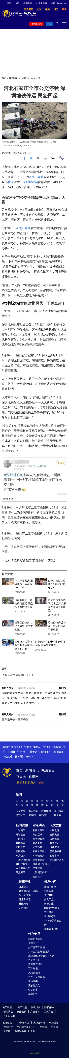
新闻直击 (20, 847)
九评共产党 (34, 960)
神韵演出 (43, 815)
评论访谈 (39, 825)
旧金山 (11, 751)
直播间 (34, 776)
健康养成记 (25, 899)
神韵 (9, 3)
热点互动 (37, 834)
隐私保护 (49, 1007)
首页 (4, 78)
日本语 (19, 756)
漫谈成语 (54, 847)
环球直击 (20, 834)
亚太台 (21, 751)
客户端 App (9, 1015)
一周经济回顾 (23, 860)
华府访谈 (20, 855)
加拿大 (28, 747)
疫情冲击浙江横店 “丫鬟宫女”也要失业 (57, 584)
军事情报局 (39, 855)
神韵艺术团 (23, 1022)
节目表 (21, 776)
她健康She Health (28, 891)
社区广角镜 (22, 864)
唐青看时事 (39, 860)
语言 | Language (58, 3)
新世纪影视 (20, 1031)
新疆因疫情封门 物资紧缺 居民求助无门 (24, 626)
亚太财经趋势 (23, 868)
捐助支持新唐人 (26, 782)
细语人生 (37, 876)
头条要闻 (20, 811)
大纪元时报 (39, 1022)
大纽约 (18, 747)
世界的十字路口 (41, 864)
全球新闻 (20, 830)
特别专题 (34, 933)
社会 (30, 78)
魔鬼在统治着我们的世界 (41, 955)
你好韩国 (49, 895)
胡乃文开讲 (25, 895)
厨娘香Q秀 (49, 916)
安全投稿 (21, 1011)
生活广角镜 (50, 886)
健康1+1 (23, 886)
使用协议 (8, 1011)
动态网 (54, 1026)
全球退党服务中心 (26, 1026)
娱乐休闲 (50, 881)
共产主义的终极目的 (38, 951)
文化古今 (54, 855)
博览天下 (20, 815)
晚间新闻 (20, 843)
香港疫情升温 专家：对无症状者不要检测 (57, 626)
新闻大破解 (39, 851)
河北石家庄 (36, 177)
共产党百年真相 (36, 947)
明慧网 (43, 1026)
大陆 (23, 78)
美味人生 (49, 903)
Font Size (52, 157)
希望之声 (8, 1026)
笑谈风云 (54, 834)
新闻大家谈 (39, 830)
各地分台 (27, 3)
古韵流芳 (54, 838)
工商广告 (33, 993)
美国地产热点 (57, 860)
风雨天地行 (34, 972)
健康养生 (25, 881)
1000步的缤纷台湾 (52, 922)
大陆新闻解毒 (40, 872)
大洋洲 (47, 747)
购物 (41, 782)
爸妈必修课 (55, 851)
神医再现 (23, 903)
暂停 (11, 182)
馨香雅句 (54, 843)
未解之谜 (54, 830)
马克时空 (37, 868)
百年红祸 (33, 968)
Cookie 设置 (34, 1053)
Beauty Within (51, 907)
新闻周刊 (20, 851)
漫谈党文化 (34, 985)
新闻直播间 (37, 24)
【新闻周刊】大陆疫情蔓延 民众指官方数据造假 (24, 603)
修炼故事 (33, 989)
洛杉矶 (37, 747)
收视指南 (35, 1007)
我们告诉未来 (35, 939)
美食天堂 (49, 899)
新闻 (19, 794)
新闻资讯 (13, 78)
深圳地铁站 (30, 182)
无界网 (7, 1031)
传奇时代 (33, 943)
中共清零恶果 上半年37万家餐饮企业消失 (24, 584)
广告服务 (35, 1011)
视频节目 (48, 770)
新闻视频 (22, 825)
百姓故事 (33, 981)
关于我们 (22, 1007)
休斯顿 (57, 747)
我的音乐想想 (51, 929)
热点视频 (33, 811)
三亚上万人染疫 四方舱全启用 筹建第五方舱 (24, 645)
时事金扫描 (39, 838)
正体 (38, 3)
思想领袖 (37, 847)
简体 (45, 3)
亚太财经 (20, 872)
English (45, 751)
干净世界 (53, 1022)
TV (50, 24)
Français (57, 751)
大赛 (17, 3)
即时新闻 (46, 811)
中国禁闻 (20, 838)
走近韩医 (23, 907)
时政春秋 (37, 843)
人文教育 (56, 825)
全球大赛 (56, 815)
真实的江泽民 (35, 964)
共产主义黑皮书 (36, 977)
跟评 (62, 688)
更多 (32, 1031)
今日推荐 (58, 811)
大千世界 (49, 912)
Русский (8, 756)
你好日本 (49, 891)
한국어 (29, 756)
